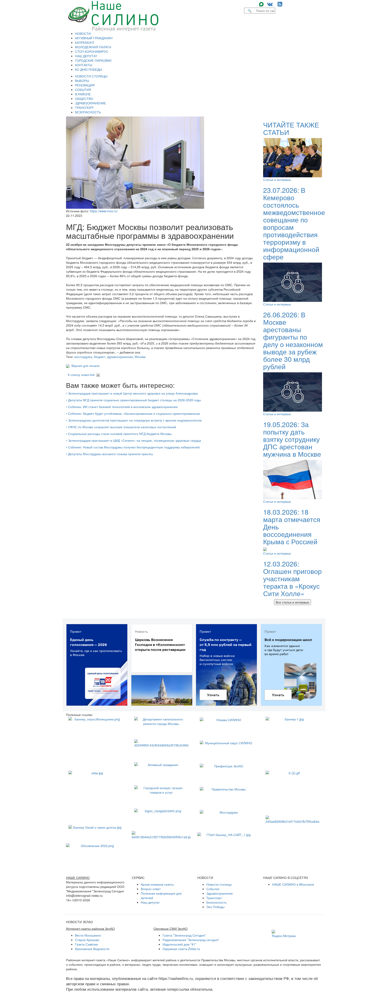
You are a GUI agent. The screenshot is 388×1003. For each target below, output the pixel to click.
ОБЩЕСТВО (84, 98)
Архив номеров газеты (157, 884)
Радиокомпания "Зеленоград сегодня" (191, 939)
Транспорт (214, 897)
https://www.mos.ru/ (104, 211)
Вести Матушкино (88, 935)
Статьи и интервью (277, 179)
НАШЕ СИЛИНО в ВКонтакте (293, 884)
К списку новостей (81, 374)
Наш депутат (150, 902)
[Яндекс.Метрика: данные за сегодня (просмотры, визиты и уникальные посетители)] (284, 934)
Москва (140, 356)
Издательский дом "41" (179, 944)
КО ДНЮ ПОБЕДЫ (88, 69)
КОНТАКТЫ (83, 65)
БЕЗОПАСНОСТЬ (88, 112)
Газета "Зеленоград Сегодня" (184, 935)
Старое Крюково (87, 939)
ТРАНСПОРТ (84, 107)
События (212, 889)
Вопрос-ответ (151, 889)
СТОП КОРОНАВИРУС (91, 51)
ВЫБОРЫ (82, 80)
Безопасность (216, 902)
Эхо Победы (215, 906)
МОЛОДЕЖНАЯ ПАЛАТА (93, 47)
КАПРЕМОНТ (85, 42)
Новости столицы (219, 884)
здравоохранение (120, 356)
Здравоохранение (219, 893)
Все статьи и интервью (292, 602)
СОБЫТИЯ (83, 89)
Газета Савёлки (86, 944)
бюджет (99, 356)
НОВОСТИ (83, 33)
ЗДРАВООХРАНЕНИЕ (90, 103)
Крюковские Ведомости (92, 948)
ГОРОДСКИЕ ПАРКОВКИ (93, 60)
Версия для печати (84, 365)
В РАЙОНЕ (83, 94)
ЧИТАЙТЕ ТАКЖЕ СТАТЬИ (291, 128)
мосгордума (83, 356)
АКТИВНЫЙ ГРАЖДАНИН (93, 38)
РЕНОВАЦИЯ (85, 85)
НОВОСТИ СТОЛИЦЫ (91, 76)
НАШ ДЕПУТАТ (86, 56)
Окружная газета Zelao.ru (181, 948)
